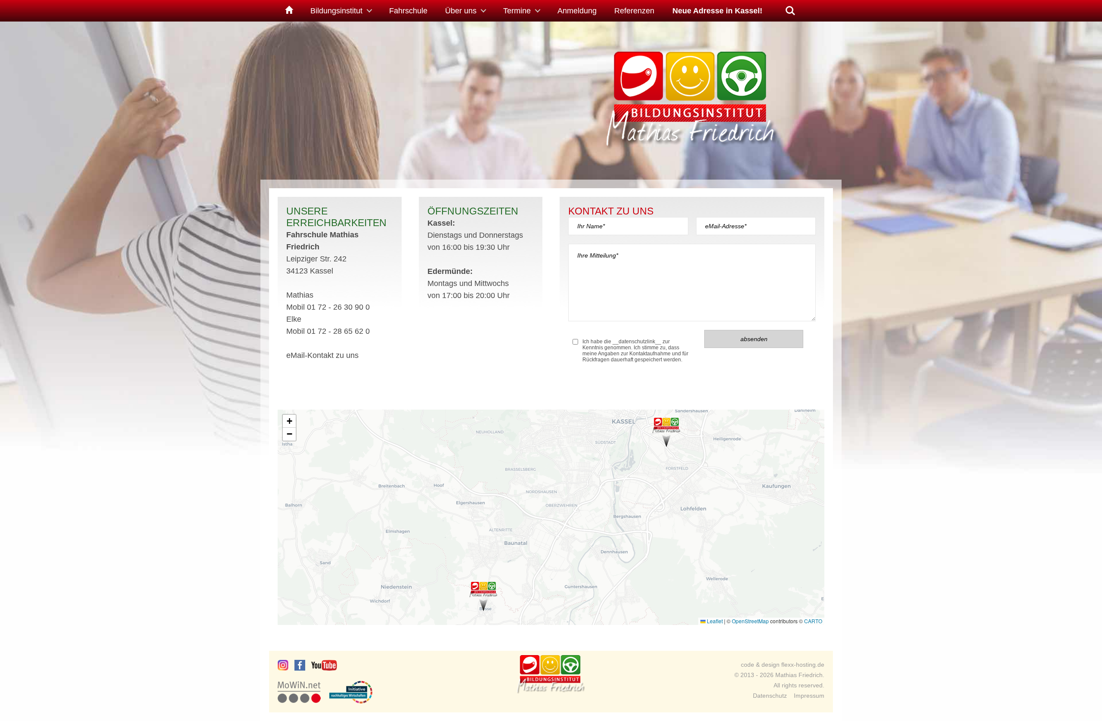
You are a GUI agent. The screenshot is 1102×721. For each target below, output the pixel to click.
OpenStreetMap (750, 621)
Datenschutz (770, 695)
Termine (517, 10)
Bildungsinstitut (336, 10)
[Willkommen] (288, 11)
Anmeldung (577, 10)
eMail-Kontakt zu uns (322, 355)
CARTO (813, 621)
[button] (666, 432)
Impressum (809, 695)
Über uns (461, 10)
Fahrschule (408, 10)
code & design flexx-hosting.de (782, 664)
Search (790, 7)
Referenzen (634, 10)
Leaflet (714, 621)
